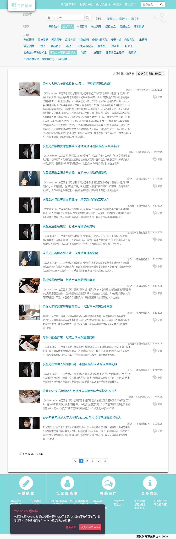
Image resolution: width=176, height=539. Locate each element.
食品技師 (56, 46)
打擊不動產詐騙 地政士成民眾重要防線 (68, 337)
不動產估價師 (31, 59)
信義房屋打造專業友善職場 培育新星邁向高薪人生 (76, 199)
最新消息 (68, 26)
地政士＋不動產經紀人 (63, 52)
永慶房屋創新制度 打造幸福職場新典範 (68, 226)
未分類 (143, 39)
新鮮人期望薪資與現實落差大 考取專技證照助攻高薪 (77, 306)
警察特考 (112, 18)
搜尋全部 (53, 26)
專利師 (115, 46)
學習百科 (82, 26)
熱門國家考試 (68, 4)
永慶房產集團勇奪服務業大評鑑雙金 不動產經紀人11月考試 (80, 146)
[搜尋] (87, 17)
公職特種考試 (100, 39)
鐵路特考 (124, 18)
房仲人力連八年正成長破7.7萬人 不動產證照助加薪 (76, 83)
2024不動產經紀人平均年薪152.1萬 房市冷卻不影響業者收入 (81, 417)
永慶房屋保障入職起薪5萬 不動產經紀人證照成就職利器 (79, 364)
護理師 (97, 52)
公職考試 (70, 39)
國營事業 (56, 39)
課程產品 (110, 26)
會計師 (102, 46)
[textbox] (149, 4)
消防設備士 (63, 59)
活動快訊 (139, 26)
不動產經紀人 (85, 46)
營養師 (132, 52)
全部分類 (29, 39)
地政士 (69, 46)
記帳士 (135, 18)
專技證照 (43, 39)
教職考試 (129, 39)
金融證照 (84, 39)
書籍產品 (125, 26)
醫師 (83, 52)
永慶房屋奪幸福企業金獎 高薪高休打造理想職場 (74, 173)
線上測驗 (96, 26)
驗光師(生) (48, 59)
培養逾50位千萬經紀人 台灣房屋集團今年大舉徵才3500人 (79, 391)
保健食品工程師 (115, 52)
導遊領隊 (29, 46)
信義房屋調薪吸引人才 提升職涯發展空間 (70, 253)
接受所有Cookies (90, 527)
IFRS (42, 46)
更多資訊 (71, 527)
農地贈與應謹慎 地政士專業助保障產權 (68, 280)
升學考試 (116, 39)
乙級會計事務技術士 (35, 52)
